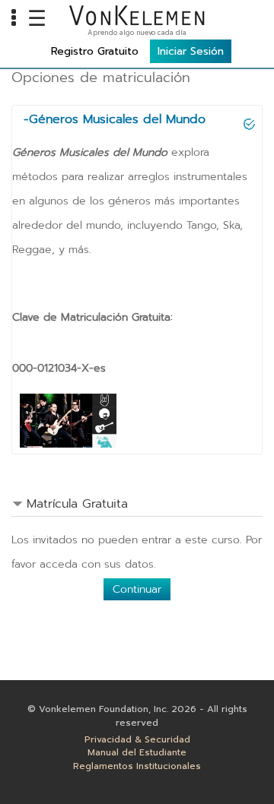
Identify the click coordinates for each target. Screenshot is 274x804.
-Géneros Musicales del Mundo (115, 119)
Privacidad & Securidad (137, 739)
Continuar (137, 589)
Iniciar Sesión (191, 51)
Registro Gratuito (95, 51)
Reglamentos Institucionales (137, 766)
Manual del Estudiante (137, 752)
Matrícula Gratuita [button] (77, 504)
